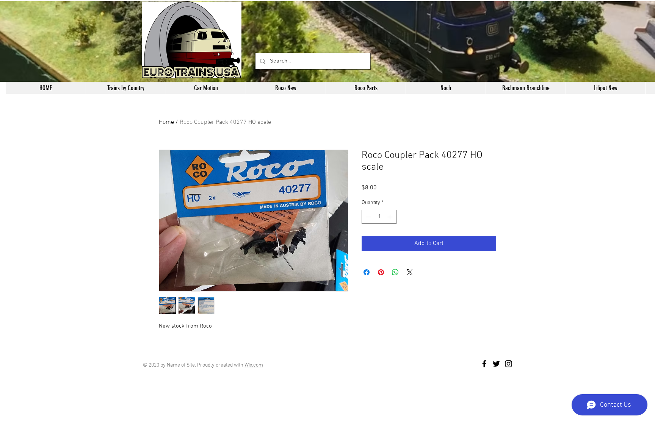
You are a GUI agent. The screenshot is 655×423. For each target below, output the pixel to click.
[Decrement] (367, 216)
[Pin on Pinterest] (380, 272)
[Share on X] (409, 272)
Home (166, 122)
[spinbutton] (379, 216)
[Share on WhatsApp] (395, 272)
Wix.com (253, 365)
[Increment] (390, 216)
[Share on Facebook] (366, 272)
